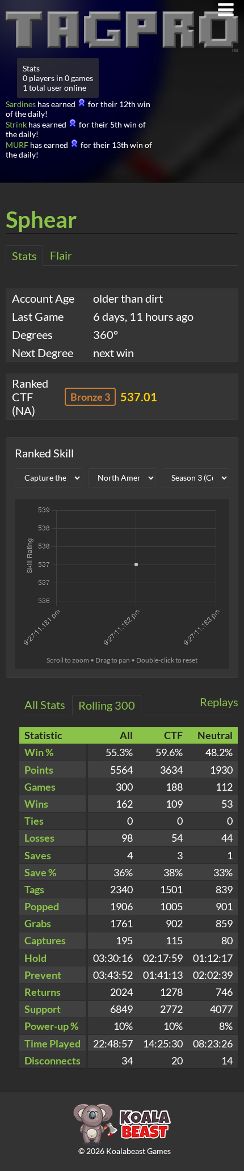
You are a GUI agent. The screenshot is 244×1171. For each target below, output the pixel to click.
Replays (219, 701)
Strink (16, 124)
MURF (17, 145)
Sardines (21, 104)
